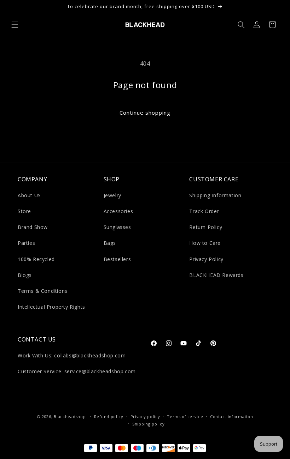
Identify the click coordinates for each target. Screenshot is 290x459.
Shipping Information (215, 195)
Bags (110, 243)
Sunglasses (117, 227)
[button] (15, 24)
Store (24, 211)
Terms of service (185, 416)
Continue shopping (145, 112)
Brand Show (33, 227)
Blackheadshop (70, 416)
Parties (26, 243)
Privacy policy (145, 416)
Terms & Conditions (43, 291)
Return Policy (205, 227)
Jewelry (112, 195)
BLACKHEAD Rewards (216, 275)
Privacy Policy (206, 259)
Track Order (204, 211)
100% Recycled (36, 259)
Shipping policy (148, 424)
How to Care (205, 243)
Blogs (25, 275)
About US (29, 195)
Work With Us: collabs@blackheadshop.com (72, 355)
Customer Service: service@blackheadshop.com (77, 371)
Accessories (118, 211)
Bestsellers (117, 259)
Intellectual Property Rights (51, 306)
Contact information (231, 416)
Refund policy (108, 416)
